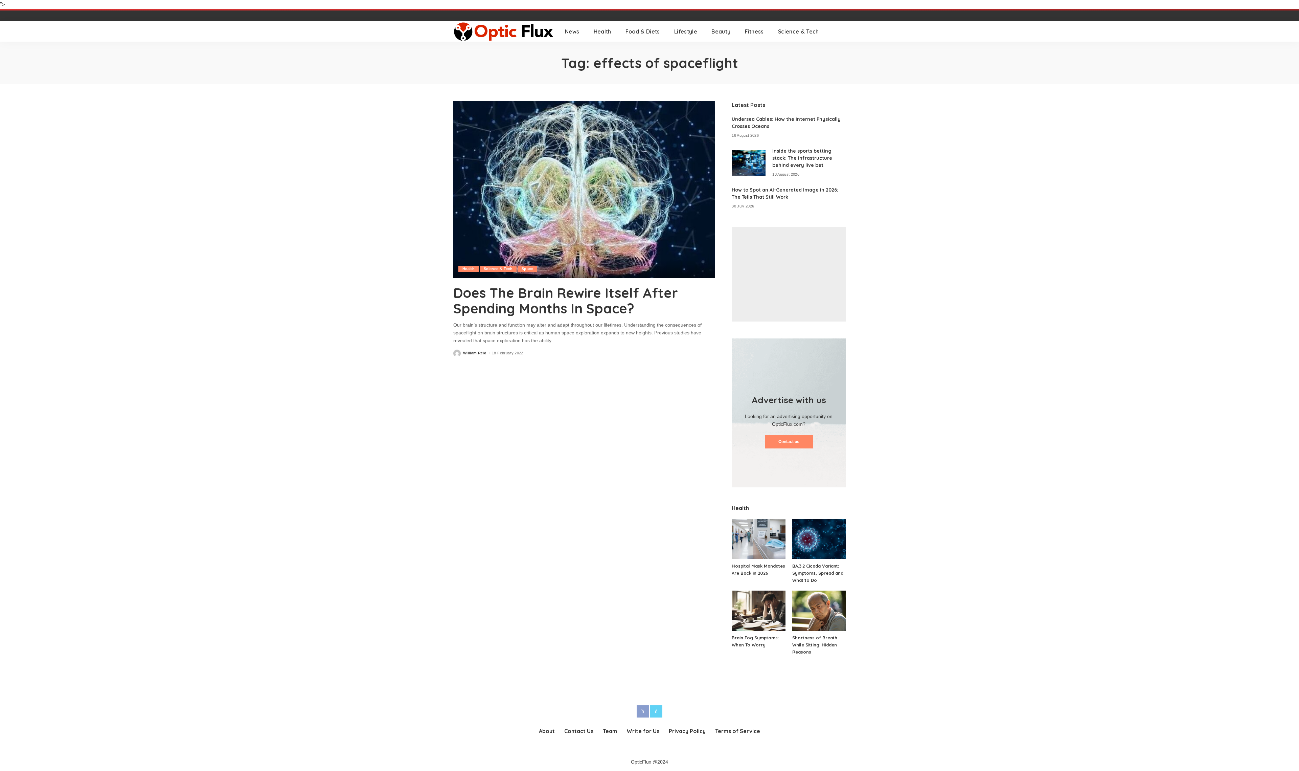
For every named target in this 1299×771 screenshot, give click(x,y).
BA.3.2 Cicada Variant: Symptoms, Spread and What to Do (817, 573)
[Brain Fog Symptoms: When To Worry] (758, 611)
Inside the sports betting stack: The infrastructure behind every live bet (802, 158)
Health (468, 269)
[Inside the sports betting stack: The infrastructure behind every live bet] (749, 163)
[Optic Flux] (504, 31)
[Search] (841, 31)
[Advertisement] (789, 274)
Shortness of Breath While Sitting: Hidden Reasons (814, 645)
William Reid (474, 353)
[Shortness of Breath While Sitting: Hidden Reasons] (819, 611)
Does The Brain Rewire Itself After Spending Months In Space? (565, 300)
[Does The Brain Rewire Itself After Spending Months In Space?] (584, 189)
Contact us (788, 441)
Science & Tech (498, 269)
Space (527, 269)
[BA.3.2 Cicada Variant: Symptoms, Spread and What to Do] (819, 539)
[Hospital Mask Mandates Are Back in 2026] (758, 539)
